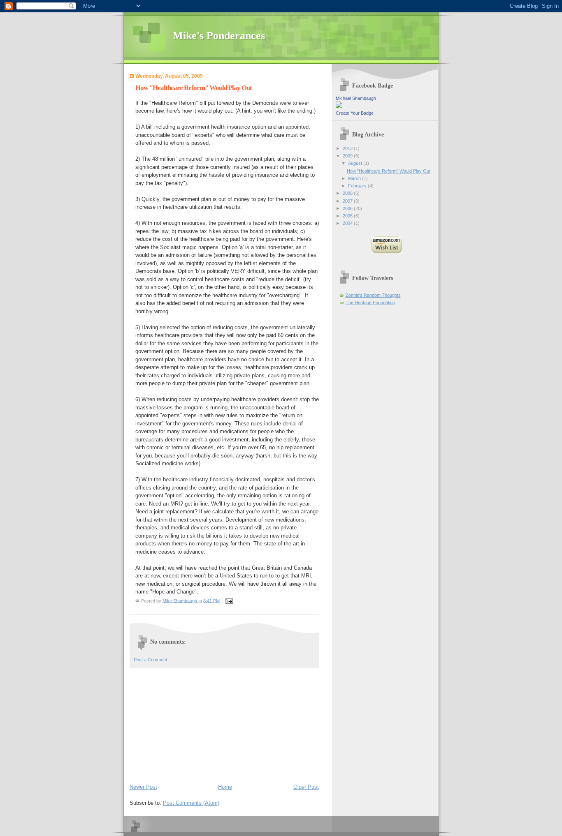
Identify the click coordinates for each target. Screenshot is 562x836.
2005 (348, 215)
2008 (348, 193)
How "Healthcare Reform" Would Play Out (388, 171)
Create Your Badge (355, 113)
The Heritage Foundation (370, 302)
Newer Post (143, 787)
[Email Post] (229, 600)
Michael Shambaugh (356, 98)
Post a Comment (150, 659)
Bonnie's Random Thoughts (373, 295)
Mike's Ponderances (219, 36)
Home (225, 787)
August (355, 163)
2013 (348, 148)
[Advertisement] (191, 724)
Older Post (306, 787)
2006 (348, 208)
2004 (348, 223)
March (355, 178)
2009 (348, 155)
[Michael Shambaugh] (339, 106)
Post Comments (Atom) (191, 803)
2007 (348, 201)
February (358, 185)
